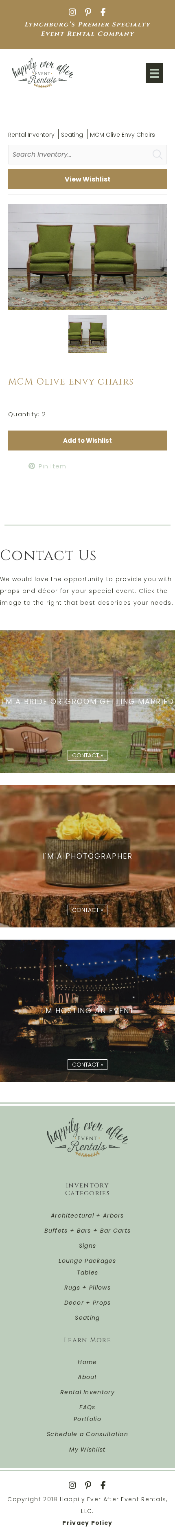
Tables (87, 1272)
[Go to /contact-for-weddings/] (87, 701)
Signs (87, 1246)
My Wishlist (87, 1449)
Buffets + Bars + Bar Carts (87, 1231)
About (87, 1377)
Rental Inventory (31, 135)
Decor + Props (87, 1303)
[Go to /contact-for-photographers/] (87, 856)
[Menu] (154, 73)
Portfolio (87, 1419)
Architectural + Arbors (87, 1215)
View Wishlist (88, 179)
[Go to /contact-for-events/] (87, 1011)
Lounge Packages (87, 1261)
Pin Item (52, 466)
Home (87, 1362)
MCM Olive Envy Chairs (122, 135)
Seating (72, 135)
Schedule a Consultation (87, 1434)
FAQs (87, 1407)
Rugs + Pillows (87, 1288)
